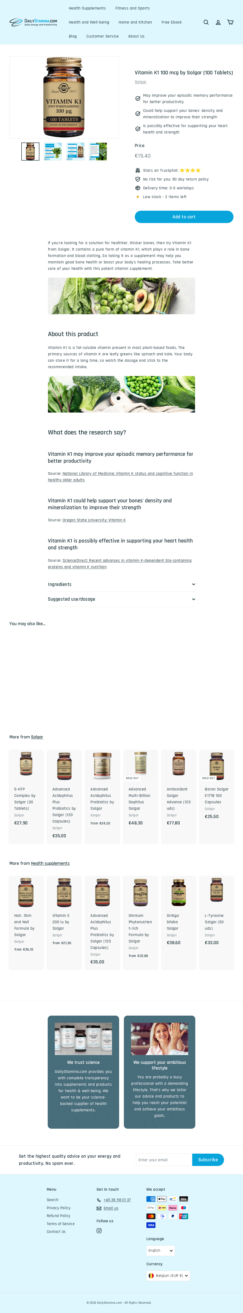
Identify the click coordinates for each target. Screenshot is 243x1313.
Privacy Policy (58, 1208)
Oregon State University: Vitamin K (94, 520)
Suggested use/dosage (71, 599)
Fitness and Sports (132, 8)
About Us (136, 36)
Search (53, 1200)
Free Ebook (172, 22)
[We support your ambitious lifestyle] (159, 1039)
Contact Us (56, 1231)
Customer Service (102, 36)
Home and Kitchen (135, 22)
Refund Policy (58, 1215)
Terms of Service (61, 1224)
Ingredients (60, 584)
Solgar (141, 82)
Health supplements (50, 863)
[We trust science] (83, 1039)
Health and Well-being (89, 22)
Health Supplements (87, 8)
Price (140, 146)
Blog (73, 36)
